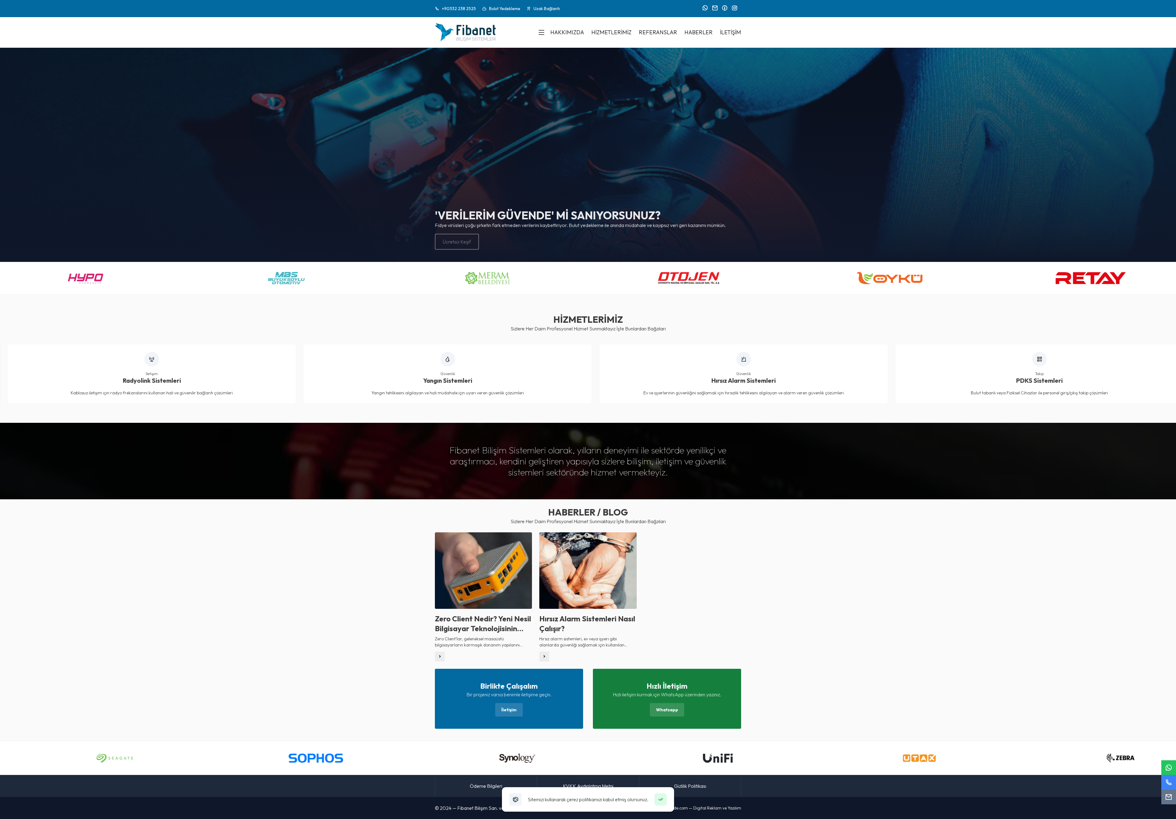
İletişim (730, 32)
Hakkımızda (567, 32)
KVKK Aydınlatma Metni (588, 786)
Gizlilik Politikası (690, 786)
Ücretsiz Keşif (457, 242)
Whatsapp (667, 710)
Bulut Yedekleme (504, 8)
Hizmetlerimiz (611, 32)
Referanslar (658, 32)
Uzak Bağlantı (546, 8)
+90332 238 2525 (459, 8)
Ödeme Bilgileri (486, 786)
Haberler (698, 32)
